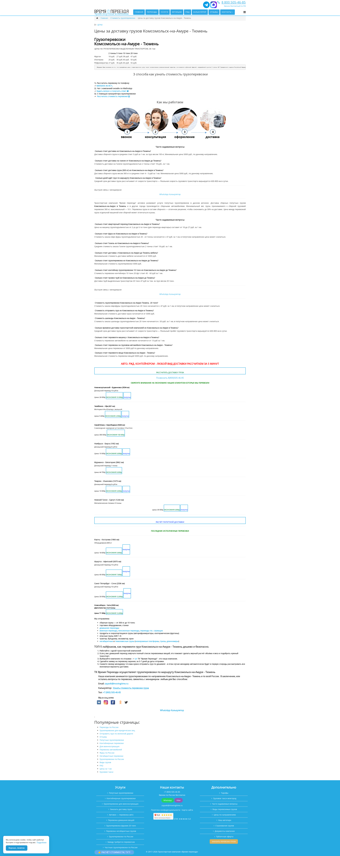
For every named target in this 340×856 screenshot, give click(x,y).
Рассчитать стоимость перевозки (112, 96)
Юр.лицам (177, 12)
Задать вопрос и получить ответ (111, 91)
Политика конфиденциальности (165, 810)
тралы (163, 641)
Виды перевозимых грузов (224, 809)
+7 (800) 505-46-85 (112, 692)
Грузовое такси (106, 772)
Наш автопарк (224, 820)
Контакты (226, 12)
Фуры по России (107, 753)
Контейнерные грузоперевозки (121, 798)
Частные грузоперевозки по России (121, 847)
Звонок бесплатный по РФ (235, 6)
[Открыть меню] (244, 12)
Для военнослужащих (109, 746)
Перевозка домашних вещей (121, 820)
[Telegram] (206, 6)
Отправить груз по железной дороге (116, 733)
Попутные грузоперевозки (112, 740)
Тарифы (224, 793)
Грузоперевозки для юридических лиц (117, 730)
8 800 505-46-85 (234, 2)
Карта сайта (187, 810)
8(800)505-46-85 (103, 85)
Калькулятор (199, 12)
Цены (100, 24)
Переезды (152, 12)
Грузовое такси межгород (224, 798)
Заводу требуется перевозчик (121, 842)
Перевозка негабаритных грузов (121, 831)
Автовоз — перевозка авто (121, 814)
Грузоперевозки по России (112, 759)
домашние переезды (109, 628)
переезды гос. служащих (151, 630)
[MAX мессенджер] (213, 6)
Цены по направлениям (225, 814)
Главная (139, 12)
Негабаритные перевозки (111, 756)
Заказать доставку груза (121, 809)
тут (136, 658)
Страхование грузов (224, 825)
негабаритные (106, 641)
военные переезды (108, 630)
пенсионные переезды (128, 630)
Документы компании (225, 831)
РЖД (188, 12)
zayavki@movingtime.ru (116, 683)
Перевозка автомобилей (111, 749)
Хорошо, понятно (16, 848)
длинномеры (172, 641)
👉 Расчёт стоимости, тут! (114, 852)
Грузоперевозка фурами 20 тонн (121, 825)
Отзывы (214, 12)
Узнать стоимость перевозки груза (131, 688)
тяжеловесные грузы (124, 641)
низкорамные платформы (147, 641)
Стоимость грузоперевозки (122, 18)
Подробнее (41, 842)
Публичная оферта (224, 836)
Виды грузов (105, 762)
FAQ (101, 765)
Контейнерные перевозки (112, 743)
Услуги (164, 12)
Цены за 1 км (106, 768)
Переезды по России (109, 727)
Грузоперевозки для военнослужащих (121, 804)
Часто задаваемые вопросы (224, 804)
